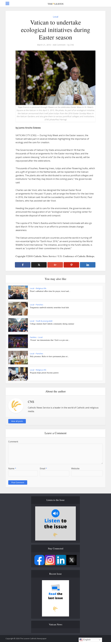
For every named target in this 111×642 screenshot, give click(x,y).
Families (33, 337)
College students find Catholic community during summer (52, 323)
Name (12, 468)
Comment (13, 441)
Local (55, 16)
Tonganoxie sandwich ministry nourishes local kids (49, 307)
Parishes (39, 304)
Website (75, 468)
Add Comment (59, 45)
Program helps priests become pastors (44, 372)
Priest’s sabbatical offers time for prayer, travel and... (50, 291)
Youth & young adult (44, 321)
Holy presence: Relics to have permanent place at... (49, 356)
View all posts (17, 421)
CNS (72, 45)
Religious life (41, 288)
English (87, 639)
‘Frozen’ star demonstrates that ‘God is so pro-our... (50, 340)
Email (43, 468)
